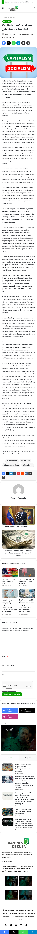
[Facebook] (3, 473)
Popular (28, 758)
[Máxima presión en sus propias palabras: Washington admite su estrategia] (7, 767)
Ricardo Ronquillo (10, 34)
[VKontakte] (26, 473)
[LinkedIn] (11, 473)
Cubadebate (11, 866)
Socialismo (28, 465)
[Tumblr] (14, 473)
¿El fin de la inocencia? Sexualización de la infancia (27, 581)
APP (17, 866)
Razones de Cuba (12, 465)
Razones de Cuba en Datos (13, 868)
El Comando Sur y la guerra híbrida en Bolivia (8, 581)
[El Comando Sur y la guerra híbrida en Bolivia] (10, 572)
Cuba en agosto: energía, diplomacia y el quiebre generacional (23, 811)
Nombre (5, 656)
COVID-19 (26, 461)
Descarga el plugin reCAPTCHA (9, 691)
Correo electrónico (8, 665)
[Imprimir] (3, 477)
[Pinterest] (18, 473)
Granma (4, 866)
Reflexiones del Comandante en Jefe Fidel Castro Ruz (18, 724)
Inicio (5, 17)
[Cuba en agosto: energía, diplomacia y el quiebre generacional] (7, 812)
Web (3, 674)
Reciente (9, 758)
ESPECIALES (11, 17)
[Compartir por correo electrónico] (30, 473)
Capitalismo (12, 461)
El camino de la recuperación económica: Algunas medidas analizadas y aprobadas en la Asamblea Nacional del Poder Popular (9, 606)
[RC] (13, 8)
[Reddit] (22, 473)
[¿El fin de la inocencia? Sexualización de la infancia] (27, 572)
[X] (7, 473)
